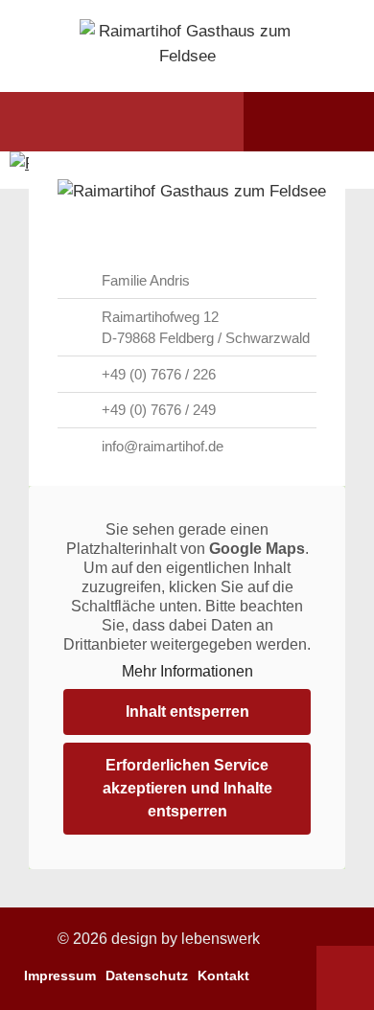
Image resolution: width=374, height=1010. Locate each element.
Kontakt (223, 975)
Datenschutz (146, 975)
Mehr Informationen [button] (187, 671)
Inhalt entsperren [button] (187, 711)
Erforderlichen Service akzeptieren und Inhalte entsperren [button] (187, 788)
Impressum (60, 975)
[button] (51, 122)
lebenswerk (220, 938)
